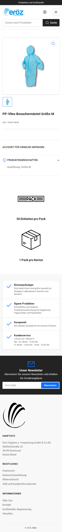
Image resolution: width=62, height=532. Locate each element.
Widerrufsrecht (10, 479)
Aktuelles (7, 513)
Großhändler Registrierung (16, 509)
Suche (53, 22)
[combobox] (31, 22)
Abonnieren (50, 385)
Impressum (8, 470)
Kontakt (6, 504)
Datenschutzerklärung (14, 475)
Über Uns (7, 500)
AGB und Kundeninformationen (19, 483)
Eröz (34, 528)
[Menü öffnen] (56, 12)
